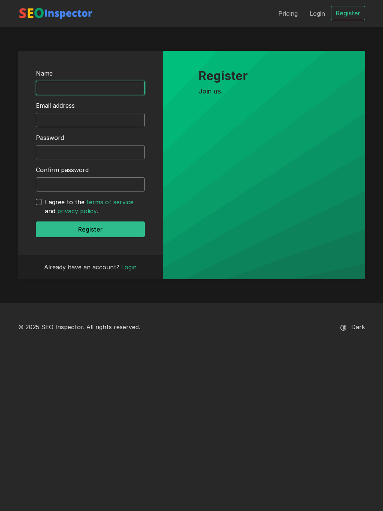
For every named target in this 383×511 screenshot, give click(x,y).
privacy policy (76, 211)
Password (50, 137)
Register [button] (348, 13)
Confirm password (62, 170)
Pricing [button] (288, 13)
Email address (55, 105)
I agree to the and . (89, 206)
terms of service (110, 202)
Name (44, 73)
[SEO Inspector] (56, 13)
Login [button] (317, 13)
